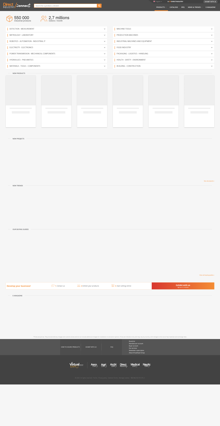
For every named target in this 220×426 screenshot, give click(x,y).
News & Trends (194, 7)
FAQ (111, 347)
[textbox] (65, 6)
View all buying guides (206, 275)
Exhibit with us (91, 347)
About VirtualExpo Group (137, 353)
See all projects (208, 181)
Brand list (132, 341)
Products (160, 7)
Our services (133, 348)
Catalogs (174, 7)
